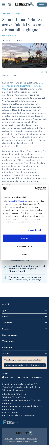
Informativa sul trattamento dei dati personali (21, 441)
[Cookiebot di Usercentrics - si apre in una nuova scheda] (35, 188)
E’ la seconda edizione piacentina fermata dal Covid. (22, 86)
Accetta (24, 238)
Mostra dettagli (34, 230)
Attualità (6, 14)
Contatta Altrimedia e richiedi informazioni (25, 365)
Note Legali (9, 438)
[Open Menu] (3, 5)
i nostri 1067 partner (17, 201)
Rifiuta (25, 254)
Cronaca (16, 14)
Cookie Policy (20, 438)
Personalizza (23, 246)
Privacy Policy (32, 438)
